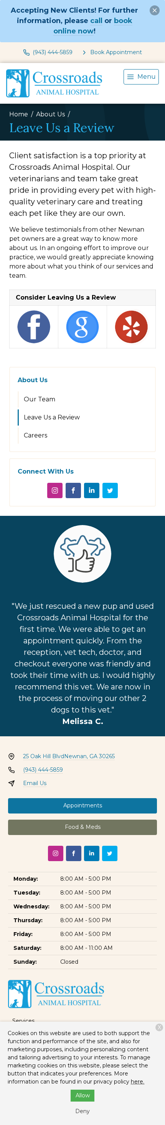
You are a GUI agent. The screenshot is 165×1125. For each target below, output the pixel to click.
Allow (83, 1095)
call (96, 21)
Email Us (34, 783)
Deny (82, 1111)
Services (23, 1020)
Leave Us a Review (52, 417)
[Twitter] (110, 490)
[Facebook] (73, 490)
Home (18, 114)
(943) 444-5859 (43, 769)
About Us (50, 114)
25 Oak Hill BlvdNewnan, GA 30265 (69, 756)
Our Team (39, 399)
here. (137, 1081)
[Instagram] (55, 490)
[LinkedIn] (91, 490)
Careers (35, 435)
